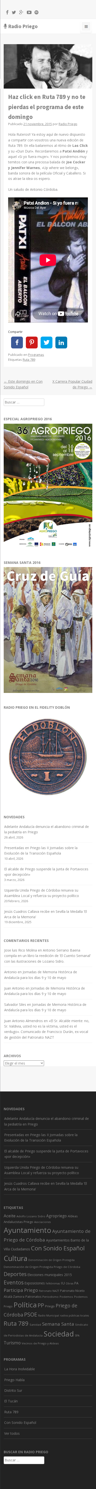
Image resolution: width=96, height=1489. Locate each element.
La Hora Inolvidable (19, 1369)
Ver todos (12, 1433)
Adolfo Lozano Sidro (30, 1216)
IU (63, 1282)
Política (25, 1304)
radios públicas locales (74, 1315)
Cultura (15, 1258)
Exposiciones (35, 1283)
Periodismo (50, 1296)
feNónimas (53, 1283)
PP (41, 1305)
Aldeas (73, 1216)
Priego (50, 1306)
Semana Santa (58, 1324)
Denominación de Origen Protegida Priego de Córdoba (42, 1267)
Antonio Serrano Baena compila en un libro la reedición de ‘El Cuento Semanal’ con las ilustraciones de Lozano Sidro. (47, 956)
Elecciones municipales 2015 (50, 1274)
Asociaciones (42, 1222)
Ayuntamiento (27, 1230)
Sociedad (59, 1333)
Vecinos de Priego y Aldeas (40, 1343)
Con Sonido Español (58, 1248)
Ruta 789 (29, 360)
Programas (36, 355)
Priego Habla (14, 1379)
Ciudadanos (20, 1248)
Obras (69, 1283)
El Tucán (11, 1401)
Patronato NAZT (49, 1291)
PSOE (30, 1314)
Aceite (10, 1216)
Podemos (66, 1296)
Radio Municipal (48, 1315)
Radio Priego (23, 26)
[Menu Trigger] (86, 27)
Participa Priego (21, 1290)
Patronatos (33, 1297)
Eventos (14, 1282)
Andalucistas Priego (18, 1222)
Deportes (15, 1274)
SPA (77, 1335)
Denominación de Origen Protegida (51, 1260)
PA (76, 1283)
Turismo (12, 1343)
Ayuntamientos (58, 1240)
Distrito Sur (13, 1390)
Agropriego (56, 1216)
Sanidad (35, 1324)
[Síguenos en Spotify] (35, 13)
